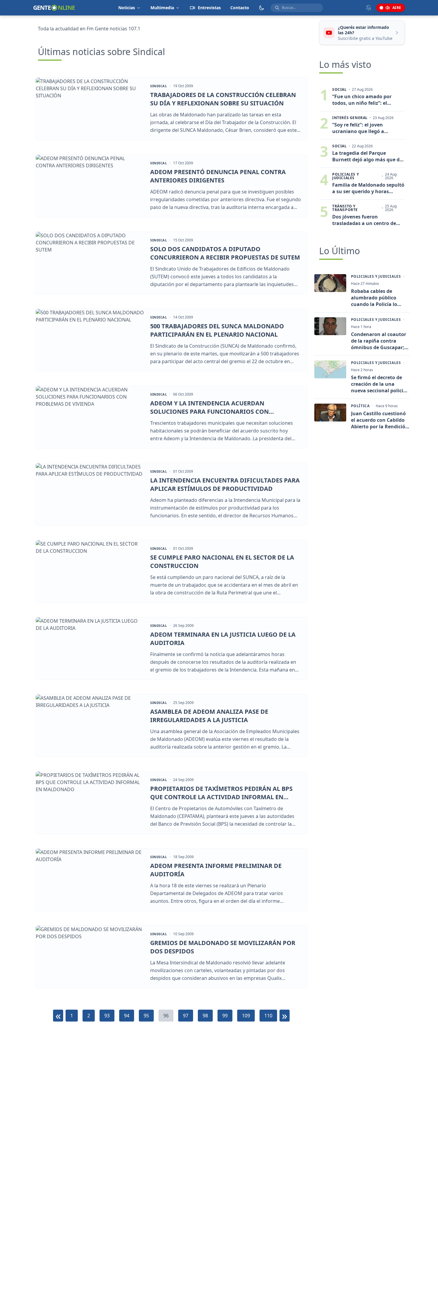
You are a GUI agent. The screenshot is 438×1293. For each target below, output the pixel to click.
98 (205, 1015)
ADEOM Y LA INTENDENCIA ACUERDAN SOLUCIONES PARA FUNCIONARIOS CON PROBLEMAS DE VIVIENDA (209, 407)
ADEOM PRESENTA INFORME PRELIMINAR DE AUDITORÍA (216, 870)
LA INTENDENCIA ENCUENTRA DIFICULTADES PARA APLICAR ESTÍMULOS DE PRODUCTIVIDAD (225, 484)
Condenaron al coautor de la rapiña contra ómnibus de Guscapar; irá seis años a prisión (378, 341)
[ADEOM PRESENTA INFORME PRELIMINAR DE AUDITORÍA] (90, 880)
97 (185, 1015)
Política (360, 406)
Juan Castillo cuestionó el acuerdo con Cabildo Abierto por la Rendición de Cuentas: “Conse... (380, 420)
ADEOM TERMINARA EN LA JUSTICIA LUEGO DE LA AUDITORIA (223, 638)
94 (126, 1015)
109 (246, 1015)
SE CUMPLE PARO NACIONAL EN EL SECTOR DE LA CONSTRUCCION (222, 561)
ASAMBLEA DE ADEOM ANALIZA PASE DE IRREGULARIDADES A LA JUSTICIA (209, 716)
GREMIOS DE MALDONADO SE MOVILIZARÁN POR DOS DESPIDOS (222, 947)
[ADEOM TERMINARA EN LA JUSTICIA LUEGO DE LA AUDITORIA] (90, 648)
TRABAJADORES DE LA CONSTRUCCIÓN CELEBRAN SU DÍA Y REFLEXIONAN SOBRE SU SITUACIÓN (223, 99)
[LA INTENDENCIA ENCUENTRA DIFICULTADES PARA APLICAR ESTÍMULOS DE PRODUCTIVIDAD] (90, 494)
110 (268, 1015)
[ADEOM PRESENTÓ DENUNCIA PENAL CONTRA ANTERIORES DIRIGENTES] (90, 186)
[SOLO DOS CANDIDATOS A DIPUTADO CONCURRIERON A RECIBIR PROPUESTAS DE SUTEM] (90, 263)
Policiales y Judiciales (376, 276)
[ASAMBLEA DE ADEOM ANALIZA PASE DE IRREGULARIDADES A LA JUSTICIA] (90, 725)
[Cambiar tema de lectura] (261, 7)
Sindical (158, 86)
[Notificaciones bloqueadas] (368, 7)
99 (225, 1015)
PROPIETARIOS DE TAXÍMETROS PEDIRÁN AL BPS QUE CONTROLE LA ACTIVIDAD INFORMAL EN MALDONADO (221, 793)
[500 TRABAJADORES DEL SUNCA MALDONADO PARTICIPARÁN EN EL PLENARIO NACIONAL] (90, 340)
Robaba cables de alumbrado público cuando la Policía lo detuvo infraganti (374, 297)
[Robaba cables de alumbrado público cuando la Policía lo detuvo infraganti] (330, 283)
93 (107, 1015)
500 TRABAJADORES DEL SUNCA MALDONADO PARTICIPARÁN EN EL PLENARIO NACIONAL (217, 330)
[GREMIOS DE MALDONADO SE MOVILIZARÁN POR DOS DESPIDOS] (90, 957)
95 (146, 1015)
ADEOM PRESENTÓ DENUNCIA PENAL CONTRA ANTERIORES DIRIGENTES (218, 176)
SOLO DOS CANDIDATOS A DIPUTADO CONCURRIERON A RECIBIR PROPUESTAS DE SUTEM (225, 253)
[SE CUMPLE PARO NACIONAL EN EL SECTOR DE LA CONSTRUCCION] (90, 571)
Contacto (239, 7)
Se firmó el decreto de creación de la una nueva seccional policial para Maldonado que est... (379, 384)
